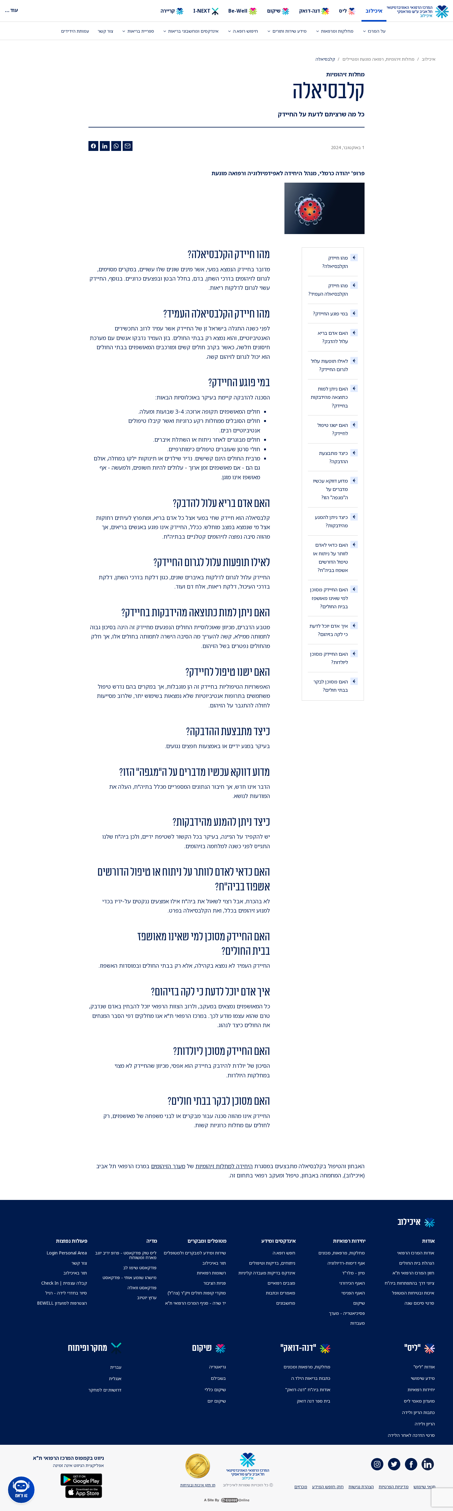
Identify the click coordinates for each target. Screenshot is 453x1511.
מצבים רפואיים (281, 1283)
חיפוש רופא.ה (245, 31)
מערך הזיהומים (168, 1166)
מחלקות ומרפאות (337, 31)
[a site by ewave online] (226, 1500)
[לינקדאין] (105, 146)
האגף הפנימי (353, 1293)
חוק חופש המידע (328, 1486)
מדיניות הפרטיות (394, 1486)
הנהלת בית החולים (416, 1263)
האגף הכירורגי (352, 1283)
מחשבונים (285, 1303)
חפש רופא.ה (284, 1253)
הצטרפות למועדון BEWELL (62, 1303)
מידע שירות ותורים (289, 31)
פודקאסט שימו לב (140, 1267)
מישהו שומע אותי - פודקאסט (130, 1277)
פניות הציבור (214, 1283)
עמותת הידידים (75, 31)
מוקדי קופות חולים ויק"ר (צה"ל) (197, 1293)
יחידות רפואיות (421, 1389)
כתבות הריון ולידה (418, 1412)
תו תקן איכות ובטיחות (197, 1485)
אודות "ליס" (424, 1367)
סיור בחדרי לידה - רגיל (66, 1293)
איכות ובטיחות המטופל (413, 1293)
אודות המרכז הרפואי (415, 1253)
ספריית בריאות (141, 31)
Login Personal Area (67, 1253)
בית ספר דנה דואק (313, 1401)
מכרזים (300, 1486)
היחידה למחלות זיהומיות (224, 1166)
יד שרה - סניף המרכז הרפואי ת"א (195, 1303)
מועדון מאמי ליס (419, 1401)
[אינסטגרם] (377, 1464)
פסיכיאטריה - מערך (347, 1313)
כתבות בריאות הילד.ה (310, 1378)
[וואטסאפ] (116, 146)
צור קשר (105, 31)
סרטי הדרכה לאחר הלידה (411, 1435)
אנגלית (115, 1378)
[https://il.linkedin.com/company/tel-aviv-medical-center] (428, 1464)
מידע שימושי (423, 1378)
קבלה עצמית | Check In (64, 1283)
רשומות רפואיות (211, 1273)
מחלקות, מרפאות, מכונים (341, 1253)
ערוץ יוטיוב (147, 1297)
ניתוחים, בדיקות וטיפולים (272, 1263)
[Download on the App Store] (83, 1491)
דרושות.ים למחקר (104, 1390)
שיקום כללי (215, 1389)
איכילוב (373, 10)
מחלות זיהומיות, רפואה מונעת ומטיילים (378, 59)
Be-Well (238, 10)
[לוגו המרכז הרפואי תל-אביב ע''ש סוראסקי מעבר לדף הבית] (422, 12)
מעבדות (357, 1323)
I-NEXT (202, 10)
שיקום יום (216, 1401)
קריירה (168, 10)
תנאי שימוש (424, 1486)
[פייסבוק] (93, 146)
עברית (115, 1367)
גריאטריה (217, 1367)
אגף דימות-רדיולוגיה (346, 1263)
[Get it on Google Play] (81, 1479)
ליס (343, 10)
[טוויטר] (394, 1464)
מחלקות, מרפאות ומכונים (307, 1367)
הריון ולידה (425, 1424)
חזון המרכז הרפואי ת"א (413, 1273)
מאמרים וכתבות (280, 1293)
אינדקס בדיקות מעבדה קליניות (267, 1273)
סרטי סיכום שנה (419, 1303)
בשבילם (218, 1378)
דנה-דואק (310, 10)
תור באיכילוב (214, 1263)
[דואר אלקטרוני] (128, 146)
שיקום (274, 10)
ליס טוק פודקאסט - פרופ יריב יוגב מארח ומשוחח (125, 1255)
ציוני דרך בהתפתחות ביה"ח (409, 1283)
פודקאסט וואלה (142, 1287)
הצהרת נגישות (361, 1486)
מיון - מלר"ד (353, 1273)
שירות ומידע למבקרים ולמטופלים (195, 1253)
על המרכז (377, 31)
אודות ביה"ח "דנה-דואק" (307, 1389)
